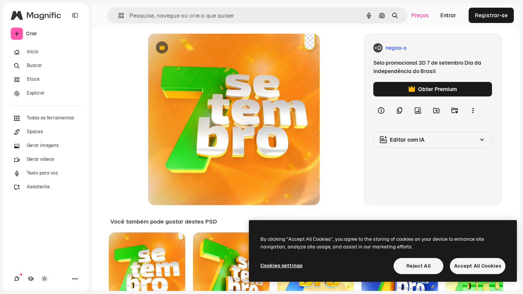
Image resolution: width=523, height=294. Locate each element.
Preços (420, 15)
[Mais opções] (473, 110)
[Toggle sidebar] (75, 15)
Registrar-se (491, 15)
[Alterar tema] (44, 279)
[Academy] (31, 279)
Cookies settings (281, 265)
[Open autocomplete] (118, 15)
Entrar (448, 15)
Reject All (418, 266)
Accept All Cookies (477, 266)
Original (197, 48)
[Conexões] (17, 279)
